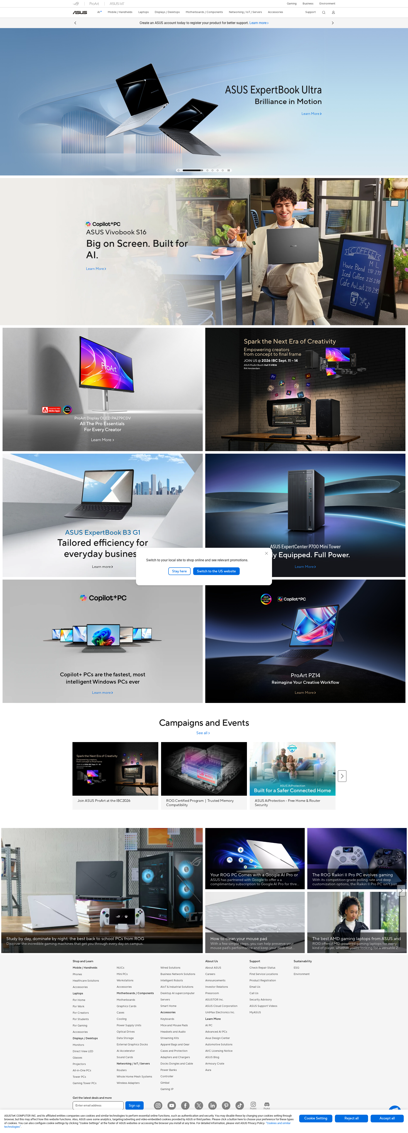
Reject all (351, 1118)
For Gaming (80, 1025)
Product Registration (262, 980)
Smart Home (168, 1006)
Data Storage (125, 1038)
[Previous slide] (75, 23)
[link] (80, 12)
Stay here (179, 571)
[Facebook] (185, 1105)
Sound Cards (125, 1057)
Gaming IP (166, 1089)
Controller (166, 1076)
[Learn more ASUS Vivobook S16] (204, 324)
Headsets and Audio (173, 1031)
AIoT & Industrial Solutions (176, 987)
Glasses (77, 1057)
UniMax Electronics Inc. (220, 1012)
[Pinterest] (226, 1105)
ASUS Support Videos (263, 1006)
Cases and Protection (173, 1051)
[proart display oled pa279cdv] (103, 389)
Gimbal (164, 1083)
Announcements (215, 980)
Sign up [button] (134, 1105)
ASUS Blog (212, 1057)
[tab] (178, 170)
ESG (296, 967)
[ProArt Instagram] (253, 1105)
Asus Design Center (217, 1038)
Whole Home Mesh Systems (134, 1076)
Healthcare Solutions (86, 980)
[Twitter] (199, 1105)
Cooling (122, 1019)
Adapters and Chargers (175, 1057)
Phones (77, 974)
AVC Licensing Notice (218, 1051)
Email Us (254, 987)
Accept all (387, 1118)
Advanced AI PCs (216, 1031)
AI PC (208, 1025)
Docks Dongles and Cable (176, 1063)
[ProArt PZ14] (305, 641)
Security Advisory (260, 999)
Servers (165, 999)
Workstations (125, 980)
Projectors (79, 1064)
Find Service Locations (263, 974)
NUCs (120, 967)
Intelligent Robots (171, 980)
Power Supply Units (129, 1025)
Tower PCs (79, 1077)
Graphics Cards (126, 1006)
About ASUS (213, 967)
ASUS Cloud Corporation (221, 1006)
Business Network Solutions (177, 974)
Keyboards (167, 1019)
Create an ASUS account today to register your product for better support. (203, 23)
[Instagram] (158, 1105)
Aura (208, 1070)
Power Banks (168, 1070)
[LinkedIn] (212, 1105)
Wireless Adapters (128, 1083)
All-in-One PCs (82, 1070)
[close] (266, 553)
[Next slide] (332, 23)
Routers (122, 1070)
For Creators (81, 1013)
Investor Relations (216, 987)
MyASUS (255, 1012)
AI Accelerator (126, 1051)
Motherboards (126, 1000)
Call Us (253, 993)
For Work (78, 1006)
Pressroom (212, 993)
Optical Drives (126, 1031)
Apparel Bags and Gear (175, 1044)
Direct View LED (83, 1051)
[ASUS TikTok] (239, 1105)
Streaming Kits (169, 1038)
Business (308, 3)
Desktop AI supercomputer (177, 993)
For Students (81, 1019)
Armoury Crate (214, 1063)
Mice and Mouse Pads (174, 1025)
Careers (210, 974)
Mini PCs (122, 974)
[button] (292, 3)
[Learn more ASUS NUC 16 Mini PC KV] (204, 174)
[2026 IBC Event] (305, 389)
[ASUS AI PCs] (103, 641)
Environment (327, 3)
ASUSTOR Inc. (214, 999)
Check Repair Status (262, 967)
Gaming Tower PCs (84, 1083)
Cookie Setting (315, 1118)
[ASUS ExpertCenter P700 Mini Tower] (305, 515)
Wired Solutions (170, 967)
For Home (79, 1000)
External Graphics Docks (132, 1044)
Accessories (80, 987)
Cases (120, 1012)
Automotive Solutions (218, 1044)
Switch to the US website (216, 571)
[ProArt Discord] (267, 1105)
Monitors (78, 1045)
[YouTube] (171, 1105)
